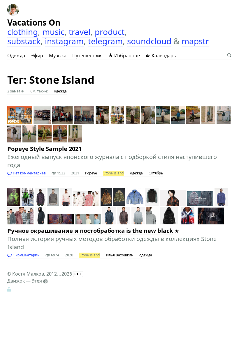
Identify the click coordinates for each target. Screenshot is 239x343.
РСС (78, 273)
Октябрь (156, 173)
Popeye (91, 173)
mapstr (195, 41)
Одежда (16, 55)
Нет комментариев (29, 173)
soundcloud (149, 41)
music (53, 31)
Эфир (37, 55)
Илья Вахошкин (119, 255)
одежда (60, 91)
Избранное (126, 55)
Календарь (163, 55)
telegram (105, 41)
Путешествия (87, 55)
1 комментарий (26, 255)
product (109, 31)
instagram (64, 41)
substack (24, 41)
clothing (22, 31)
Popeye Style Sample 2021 (44, 149)
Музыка (57, 55)
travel (79, 31)
